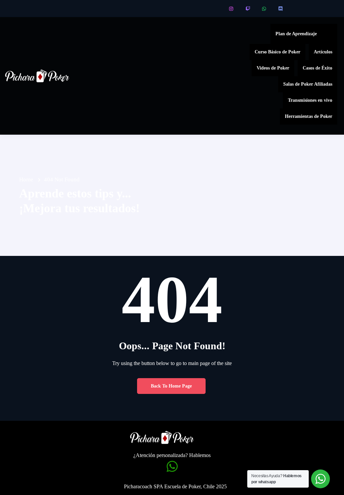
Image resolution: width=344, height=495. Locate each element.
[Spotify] (297, 9)
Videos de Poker (273, 68)
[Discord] (281, 9)
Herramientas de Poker (308, 116)
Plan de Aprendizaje (296, 33)
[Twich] (248, 9)
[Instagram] (232, 9)
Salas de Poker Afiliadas (307, 84)
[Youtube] (215, 9)
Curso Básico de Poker (277, 51)
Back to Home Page (171, 386)
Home (26, 179)
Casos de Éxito (317, 68)
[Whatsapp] (264, 9)
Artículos (323, 51)
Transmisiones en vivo (310, 100)
